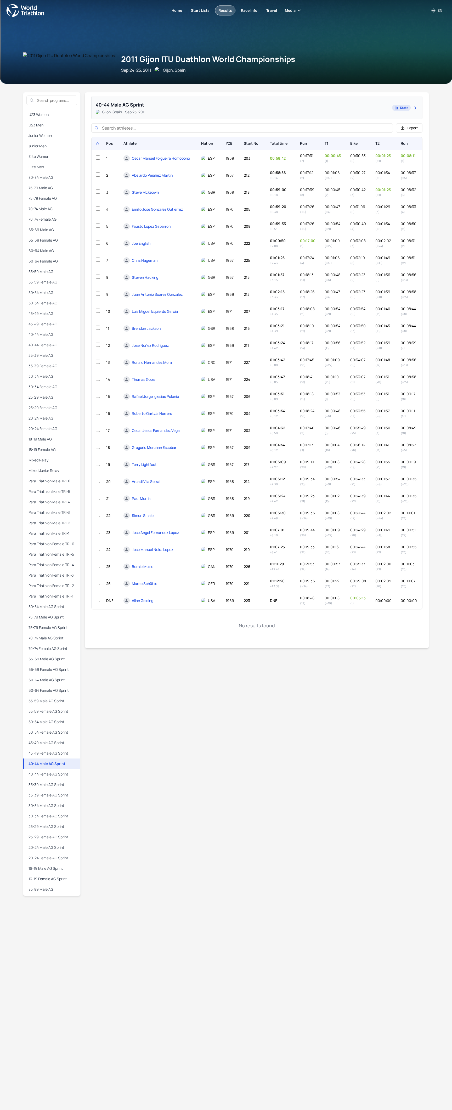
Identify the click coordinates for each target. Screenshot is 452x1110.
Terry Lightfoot (144, 464)
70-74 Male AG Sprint (46, 637)
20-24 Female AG (43, 428)
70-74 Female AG (42, 219)
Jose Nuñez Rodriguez (150, 345)
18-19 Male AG (40, 439)
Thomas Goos (143, 379)
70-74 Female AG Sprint (48, 648)
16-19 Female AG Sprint (48, 878)
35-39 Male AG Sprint (46, 784)
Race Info (249, 10)
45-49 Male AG (41, 313)
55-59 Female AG (43, 282)
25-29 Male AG (41, 397)
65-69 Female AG (43, 240)
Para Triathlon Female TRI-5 (51, 554)
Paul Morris (141, 498)
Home (177, 10)
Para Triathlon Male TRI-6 (49, 480)
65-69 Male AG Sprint (47, 658)
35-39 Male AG (41, 355)
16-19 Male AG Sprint (46, 868)
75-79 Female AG (43, 198)
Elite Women (39, 156)
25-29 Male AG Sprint (46, 826)
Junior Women (40, 135)
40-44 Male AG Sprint (47, 763)
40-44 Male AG (41, 334)
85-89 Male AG (41, 889)
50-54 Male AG (41, 292)
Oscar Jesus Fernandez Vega (156, 430)
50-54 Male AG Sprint (46, 721)
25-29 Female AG (43, 407)
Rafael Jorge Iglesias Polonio (155, 396)
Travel (271, 10)
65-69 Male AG (41, 229)
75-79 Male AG (41, 187)
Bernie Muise (142, 566)
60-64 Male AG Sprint (47, 679)
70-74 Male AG (41, 208)
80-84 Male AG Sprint (46, 606)
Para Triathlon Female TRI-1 (51, 596)
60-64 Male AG (41, 250)
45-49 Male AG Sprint (46, 742)
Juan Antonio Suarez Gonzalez (157, 294)
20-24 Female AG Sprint (48, 857)
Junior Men (38, 145)
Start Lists (200, 10)
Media (290, 10)
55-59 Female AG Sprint (48, 711)
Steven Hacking (145, 277)
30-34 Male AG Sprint (46, 805)
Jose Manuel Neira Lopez (152, 549)
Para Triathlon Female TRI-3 (51, 575)
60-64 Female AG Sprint (49, 690)
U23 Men (36, 124)
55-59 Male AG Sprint (46, 700)
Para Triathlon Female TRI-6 (51, 543)
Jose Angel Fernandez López (155, 532)
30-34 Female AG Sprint (48, 815)
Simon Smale (143, 515)
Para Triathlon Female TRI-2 (51, 585)
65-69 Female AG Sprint (49, 669)
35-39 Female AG (43, 365)
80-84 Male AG (41, 177)
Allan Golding (142, 600)
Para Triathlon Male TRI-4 (49, 501)
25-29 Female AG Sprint (48, 836)
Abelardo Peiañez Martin (152, 175)
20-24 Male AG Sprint (46, 847)
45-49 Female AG (43, 323)
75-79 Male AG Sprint (46, 617)
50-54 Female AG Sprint (48, 732)
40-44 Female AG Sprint (48, 774)
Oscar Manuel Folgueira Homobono (161, 158)
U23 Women (39, 114)
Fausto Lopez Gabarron (151, 226)
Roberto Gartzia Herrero (152, 413)
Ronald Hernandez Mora (152, 362)
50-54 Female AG (43, 302)
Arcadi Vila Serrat (146, 481)
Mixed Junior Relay (44, 470)
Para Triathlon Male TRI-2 (49, 522)
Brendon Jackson (146, 328)
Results (225, 10)
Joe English (141, 243)
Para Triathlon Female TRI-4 (51, 564)
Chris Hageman (144, 260)
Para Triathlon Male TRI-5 (49, 491)
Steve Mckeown (145, 192)
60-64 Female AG (43, 261)
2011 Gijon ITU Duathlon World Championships (208, 59)
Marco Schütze (144, 583)
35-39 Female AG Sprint (48, 795)
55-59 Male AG (41, 271)
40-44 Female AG (43, 344)
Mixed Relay (38, 460)
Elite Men (36, 166)
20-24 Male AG (41, 418)
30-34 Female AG (43, 386)
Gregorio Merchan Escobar (154, 447)
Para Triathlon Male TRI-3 (49, 512)
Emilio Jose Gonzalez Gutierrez (157, 209)
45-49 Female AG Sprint (48, 753)
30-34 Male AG (41, 376)
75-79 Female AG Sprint (48, 627)
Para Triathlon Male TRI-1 (49, 533)
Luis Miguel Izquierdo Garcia (155, 311)
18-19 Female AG (42, 449)
